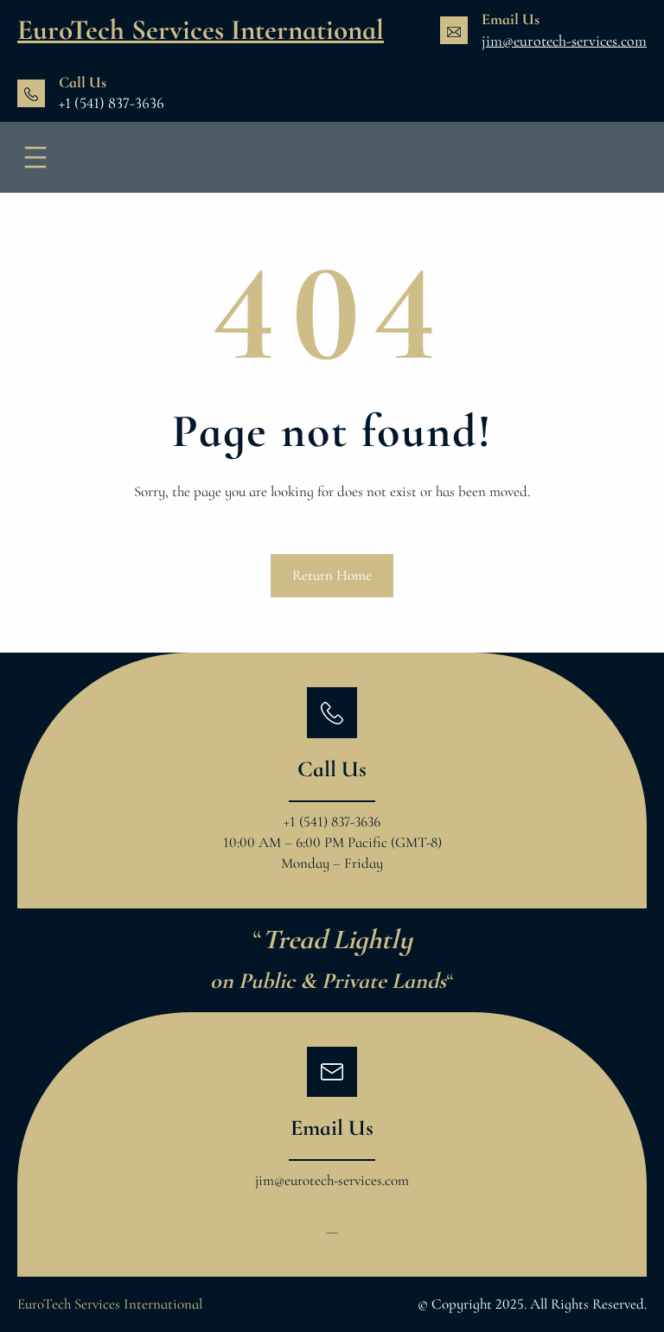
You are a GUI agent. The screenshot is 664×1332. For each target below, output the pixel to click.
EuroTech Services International (200, 30)
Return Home (332, 575)
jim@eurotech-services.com (564, 40)
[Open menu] (35, 157)
